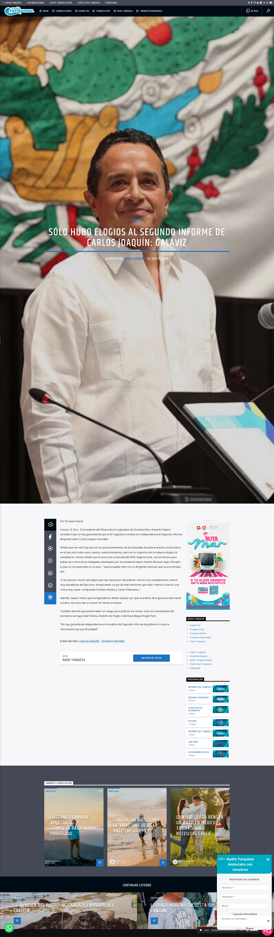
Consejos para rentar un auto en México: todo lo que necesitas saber (199, 862)
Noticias (137, 238)
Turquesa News (64, 11)
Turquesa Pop (103, 11)
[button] (9, 928)
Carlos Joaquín (89, 677)
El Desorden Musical (198, 789)
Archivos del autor (151, 694)
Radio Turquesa (135, 275)
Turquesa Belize (198, 669)
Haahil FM (84, 11)
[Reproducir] (201, 930)
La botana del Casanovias (195, 745)
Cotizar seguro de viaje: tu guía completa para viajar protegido (73, 862)
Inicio (46, 11)
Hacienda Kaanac (36, 3)
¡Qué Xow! (193, 778)
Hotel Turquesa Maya (61, 3)
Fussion (192, 757)
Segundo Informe (113, 677)
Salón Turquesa (13, 3)
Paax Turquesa (125, 11)
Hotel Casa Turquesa (89, 3)
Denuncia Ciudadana (198, 734)
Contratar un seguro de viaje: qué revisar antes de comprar (136, 862)
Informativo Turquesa (200, 723)
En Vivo (254, 11)
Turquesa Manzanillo (151, 11)
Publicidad (112, 3)
